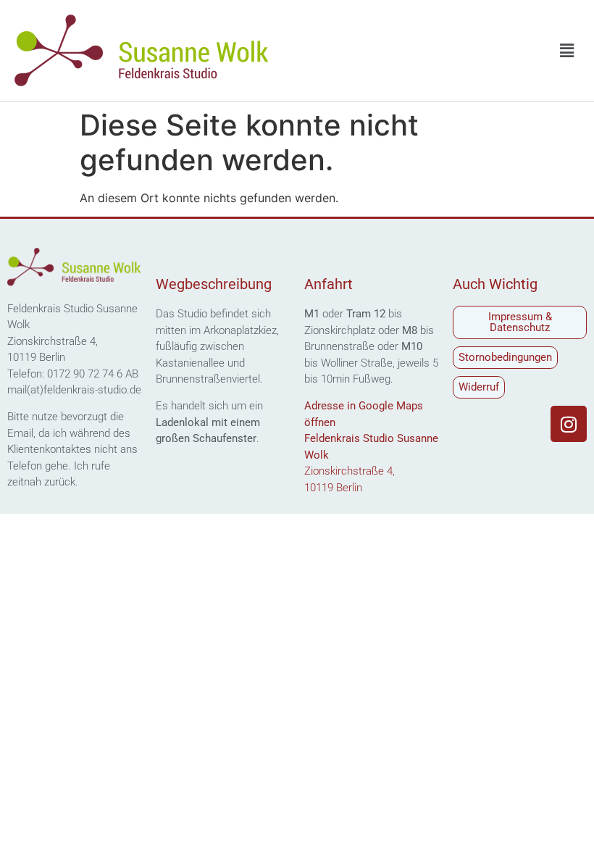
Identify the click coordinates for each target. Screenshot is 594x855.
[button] (567, 50)
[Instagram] (569, 424)
